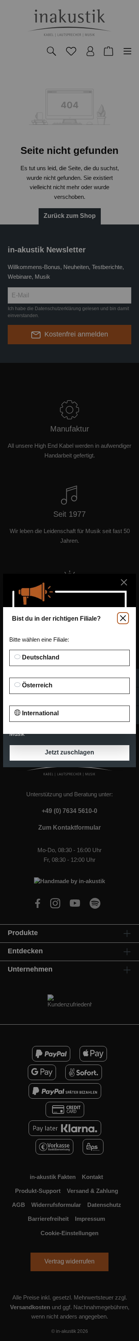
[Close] (123, 618)
